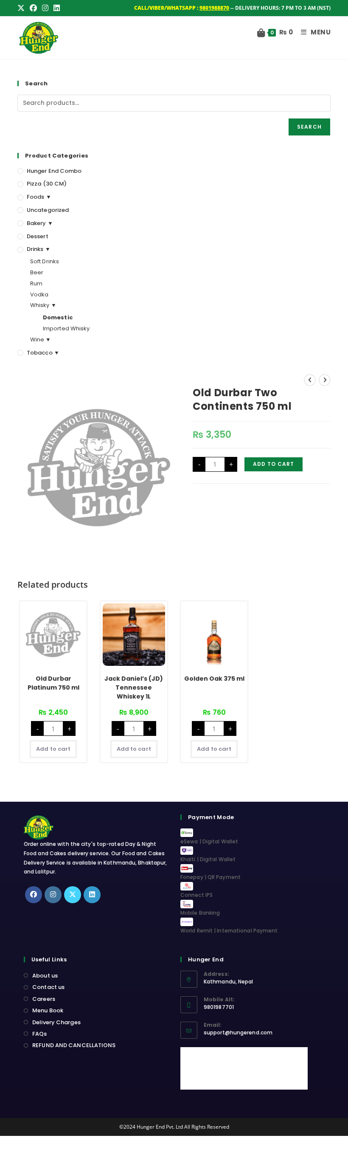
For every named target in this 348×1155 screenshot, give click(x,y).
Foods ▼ (39, 197)
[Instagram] (53, 894)
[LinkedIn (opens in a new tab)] (56, 8)
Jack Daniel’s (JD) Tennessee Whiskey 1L (133, 687)
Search (309, 126)
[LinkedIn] (92, 894)
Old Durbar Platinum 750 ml (53, 683)
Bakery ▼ (40, 223)
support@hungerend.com (238, 1032)
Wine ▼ (40, 339)
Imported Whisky (66, 328)
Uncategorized (48, 210)
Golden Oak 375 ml (214, 678)
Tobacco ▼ (43, 353)
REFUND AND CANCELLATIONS (73, 1045)
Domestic (58, 317)
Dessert (37, 236)
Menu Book (47, 1010)
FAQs (39, 1034)
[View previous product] (310, 380)
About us (45, 976)
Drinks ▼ (39, 249)
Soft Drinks (44, 261)
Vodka (39, 294)
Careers (43, 999)
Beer (36, 272)
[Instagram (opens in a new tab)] (45, 8)
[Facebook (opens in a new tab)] (33, 8)
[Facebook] (33, 894)
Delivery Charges (56, 1022)
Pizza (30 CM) (47, 184)
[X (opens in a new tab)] (22, 8)
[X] (72, 894)
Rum (36, 283)
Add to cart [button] (53, 749)
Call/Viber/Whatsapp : (181, 7)
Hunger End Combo (54, 171)
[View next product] (325, 380)
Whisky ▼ (43, 305)
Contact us (48, 987)
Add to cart (273, 464)
